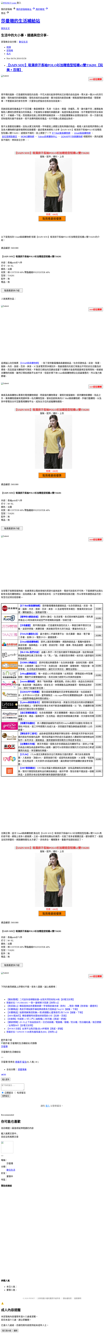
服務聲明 (77, 1298)
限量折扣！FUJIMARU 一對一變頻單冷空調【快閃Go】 (33, 1003)
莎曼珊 (4, 1046)
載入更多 (5, 1079)
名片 (8, 54)
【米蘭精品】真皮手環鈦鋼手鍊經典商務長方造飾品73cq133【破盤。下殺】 (42, 1009)
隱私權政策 (67, 1298)
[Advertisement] (52, 335)
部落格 (9, 50)
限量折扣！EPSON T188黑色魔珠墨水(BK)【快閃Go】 (32, 1032)
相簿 (8, 47)
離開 (15, 1331)
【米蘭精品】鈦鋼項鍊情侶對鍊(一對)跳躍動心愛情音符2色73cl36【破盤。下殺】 (45, 1012)
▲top (3, 1074)
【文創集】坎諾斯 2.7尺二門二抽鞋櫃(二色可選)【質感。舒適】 (36, 1019)
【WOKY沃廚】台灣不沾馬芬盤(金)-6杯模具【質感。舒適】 (35, 1029)
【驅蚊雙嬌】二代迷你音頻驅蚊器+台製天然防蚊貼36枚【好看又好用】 (40, 999)
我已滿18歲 (6, 1331)
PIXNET (32, 1298)
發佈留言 (5, 1096)
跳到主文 (5, 28)
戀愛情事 (22, 1069)
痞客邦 (18, 1062)
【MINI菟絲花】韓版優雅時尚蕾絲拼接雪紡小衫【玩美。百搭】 (37, 1016)
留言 (24, 1062)
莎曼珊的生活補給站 (20, 21)
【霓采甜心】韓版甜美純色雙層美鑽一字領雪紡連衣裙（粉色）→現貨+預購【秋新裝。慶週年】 (52, 1006)
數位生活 (23, 42)
